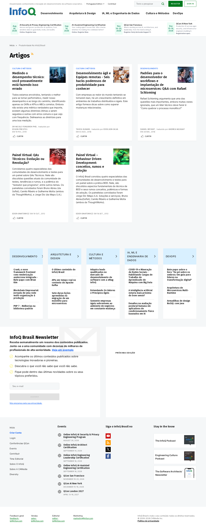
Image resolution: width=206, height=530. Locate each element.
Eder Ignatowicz (20, 213)
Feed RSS (32, 55)
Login (13, 438)
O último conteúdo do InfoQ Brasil (63, 271)
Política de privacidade (148, 521)
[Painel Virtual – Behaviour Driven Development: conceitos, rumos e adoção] (121, 157)
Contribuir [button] (112, 4)
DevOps (178, 13)
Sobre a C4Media (18, 469)
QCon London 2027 (73, 491)
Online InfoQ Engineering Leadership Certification (76, 456)
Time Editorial (16, 459)
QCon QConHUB (138, 359)
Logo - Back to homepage (23, 12)
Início (12, 45)
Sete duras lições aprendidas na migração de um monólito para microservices (61, 298)
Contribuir (15, 453)
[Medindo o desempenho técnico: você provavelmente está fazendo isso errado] (58, 75)
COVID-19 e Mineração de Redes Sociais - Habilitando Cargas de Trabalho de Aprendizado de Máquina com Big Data (140, 276)
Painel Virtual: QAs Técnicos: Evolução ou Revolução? (28, 159)
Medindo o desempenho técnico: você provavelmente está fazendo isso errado (28, 81)
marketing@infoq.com (83, 518)
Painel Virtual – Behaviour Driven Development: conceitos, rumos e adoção (90, 162)
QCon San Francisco (73, 476)
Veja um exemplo (63, 350)
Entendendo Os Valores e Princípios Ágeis (102, 291)
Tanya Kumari (83, 129)
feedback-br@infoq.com (16, 519)
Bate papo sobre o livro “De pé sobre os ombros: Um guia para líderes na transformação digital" (179, 274)
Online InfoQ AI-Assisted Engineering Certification (76, 466)
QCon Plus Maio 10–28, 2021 (129, 407)
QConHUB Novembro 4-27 (128, 403)
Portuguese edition (94, 4)
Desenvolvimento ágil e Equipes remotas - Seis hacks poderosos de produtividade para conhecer (93, 81)
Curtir (20, 136)
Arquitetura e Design (61, 256)
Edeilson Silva (110, 129)
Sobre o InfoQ (17, 464)
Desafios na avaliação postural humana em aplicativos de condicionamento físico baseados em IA (141, 308)
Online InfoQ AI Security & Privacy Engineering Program (81, 435)
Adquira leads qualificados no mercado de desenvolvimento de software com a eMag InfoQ (101, 276)
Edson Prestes (19, 129)
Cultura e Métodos (157, 13)
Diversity (14, 474)
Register (175, 4)
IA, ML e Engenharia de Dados (121, 13)
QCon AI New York (72, 483)
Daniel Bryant (147, 129)
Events (13, 448)
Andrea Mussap (177, 129)
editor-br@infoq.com (58, 519)
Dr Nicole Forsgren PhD (24, 126)
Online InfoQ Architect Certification (75, 446)
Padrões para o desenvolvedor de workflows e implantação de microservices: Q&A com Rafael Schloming (163, 82)
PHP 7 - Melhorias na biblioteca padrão (24, 307)
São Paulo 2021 (164, 403)
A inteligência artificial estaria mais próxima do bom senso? (140, 293)
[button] (34, 396)
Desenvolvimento (52, 13)
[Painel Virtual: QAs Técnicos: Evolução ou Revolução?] (58, 157)
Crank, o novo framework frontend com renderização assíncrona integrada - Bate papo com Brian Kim (26, 276)
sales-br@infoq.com (37, 519)
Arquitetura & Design (82, 13)
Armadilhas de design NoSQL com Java (178, 302)
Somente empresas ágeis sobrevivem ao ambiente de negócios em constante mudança (102, 304)
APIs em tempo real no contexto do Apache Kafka (64, 283)
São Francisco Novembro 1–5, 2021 (175, 407)
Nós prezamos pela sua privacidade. (26, 403)
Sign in (190, 4)
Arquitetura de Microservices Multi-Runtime (178, 290)
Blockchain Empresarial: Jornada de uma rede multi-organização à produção (26, 294)
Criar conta (16, 432)
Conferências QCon (19, 443)
